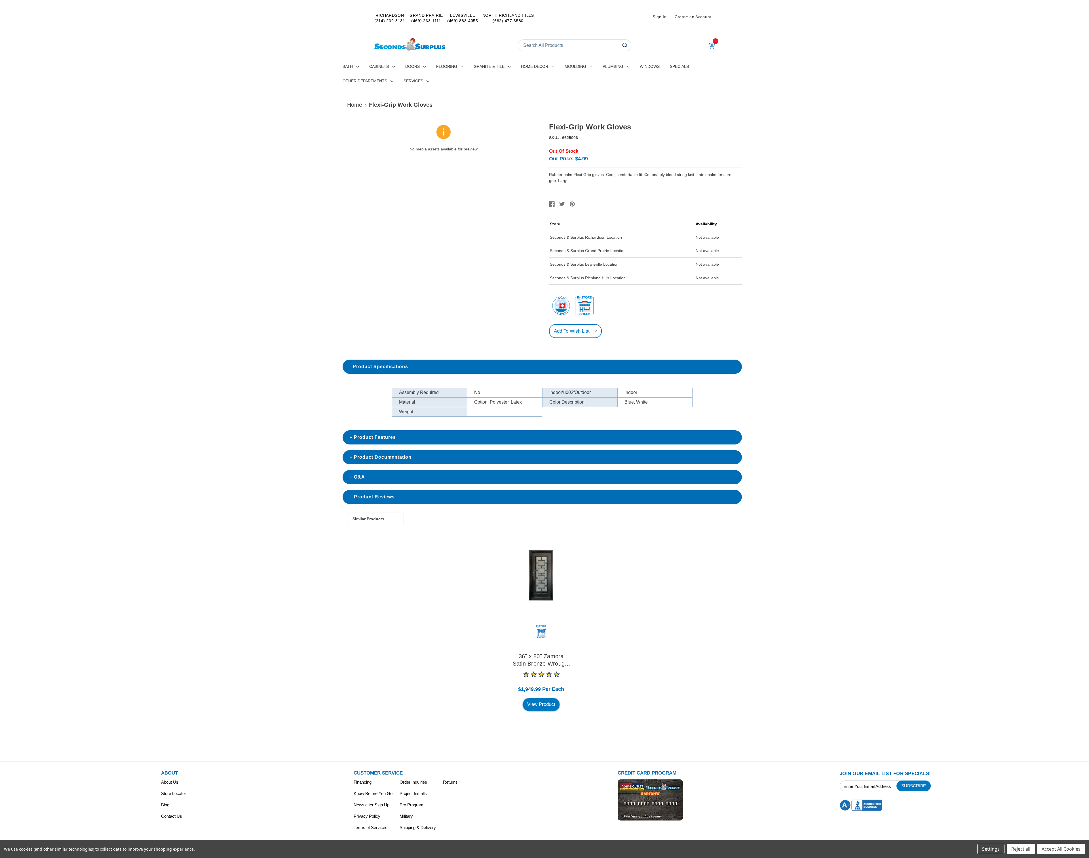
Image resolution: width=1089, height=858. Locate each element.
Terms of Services (370, 827)
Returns (450, 782)
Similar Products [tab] (368, 519)
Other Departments (365, 81)
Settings (991, 849)
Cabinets (379, 66)
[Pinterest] (572, 204)
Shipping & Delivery (418, 827)
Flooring (446, 66)
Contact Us (171, 816)
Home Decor (534, 66)
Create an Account (693, 16)
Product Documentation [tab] (382, 457)
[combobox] (574, 45)
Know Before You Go (373, 793)
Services (413, 81)
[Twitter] (562, 204)
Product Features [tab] (375, 437)
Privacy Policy (367, 816)
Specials (679, 66)
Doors (412, 66)
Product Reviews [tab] (374, 496)
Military (406, 816)
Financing (363, 782)
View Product (541, 704)
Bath (348, 66)
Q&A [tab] (359, 477)
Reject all (1020, 849)
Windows (650, 66)
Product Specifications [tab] (380, 366)
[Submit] (624, 45)
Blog (165, 804)
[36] (541, 575)
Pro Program (411, 804)
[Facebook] (552, 204)
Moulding (575, 66)
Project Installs (413, 793)
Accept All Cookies (1061, 849)
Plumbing (613, 66)
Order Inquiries (413, 782)
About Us (169, 782)
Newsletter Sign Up (371, 804)
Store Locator (173, 793)
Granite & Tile (489, 66)
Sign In (659, 16)
